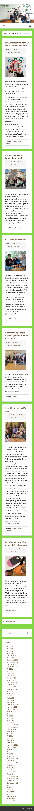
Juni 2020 (10, 765)
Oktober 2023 (11, 709)
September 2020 (12, 763)
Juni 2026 (10, 649)
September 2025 (12, 667)
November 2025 (12, 662)
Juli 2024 (10, 691)
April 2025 (10, 673)
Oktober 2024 (11, 687)
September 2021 (12, 749)
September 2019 (12, 783)
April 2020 (10, 767)
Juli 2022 (10, 734)
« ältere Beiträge (9, 621)
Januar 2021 (11, 756)
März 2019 (10, 794)
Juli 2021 (10, 752)
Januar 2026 (11, 658)
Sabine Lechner (15, 52)
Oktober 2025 (11, 664)
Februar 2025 (11, 678)
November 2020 (12, 758)
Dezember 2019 (12, 776)
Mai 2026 (10, 651)
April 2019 (10, 792)
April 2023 (10, 720)
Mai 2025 (10, 671)
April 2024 (10, 698)
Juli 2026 (10, 646)
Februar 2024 (11, 702)
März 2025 (10, 676)
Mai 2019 (10, 790)
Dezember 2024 (12, 682)
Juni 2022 (10, 736)
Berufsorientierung (11, 612)
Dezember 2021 (12, 743)
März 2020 (10, 769)
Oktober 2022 (11, 729)
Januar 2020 (11, 774)
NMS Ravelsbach (27, 808)
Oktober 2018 (11, 801)
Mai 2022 (10, 738)
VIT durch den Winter (15, 239)
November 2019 (12, 778)
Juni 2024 (10, 693)
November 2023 (12, 707)
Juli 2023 (10, 714)
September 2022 (12, 731)
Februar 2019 (11, 796)
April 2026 (10, 653)
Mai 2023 (10, 718)
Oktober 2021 (11, 747)
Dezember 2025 (12, 660)
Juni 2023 (10, 716)
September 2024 (12, 689)
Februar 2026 (11, 655)
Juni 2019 (10, 787)
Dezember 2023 (12, 705)
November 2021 (12, 745)
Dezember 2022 (12, 725)
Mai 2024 (10, 696)
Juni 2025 (10, 669)
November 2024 (12, 684)
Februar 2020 (11, 772)
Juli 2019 (10, 785)
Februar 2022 (11, 740)
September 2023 (12, 711)
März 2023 (10, 722)
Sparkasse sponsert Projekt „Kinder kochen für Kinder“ (16, 336)
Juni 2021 (10, 754)
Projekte (8, 143)
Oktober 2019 (11, 781)
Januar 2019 (11, 798)
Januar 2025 (11, 680)
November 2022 (12, 727)
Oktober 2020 (11, 760)
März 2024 (10, 700)
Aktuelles (14, 141)
